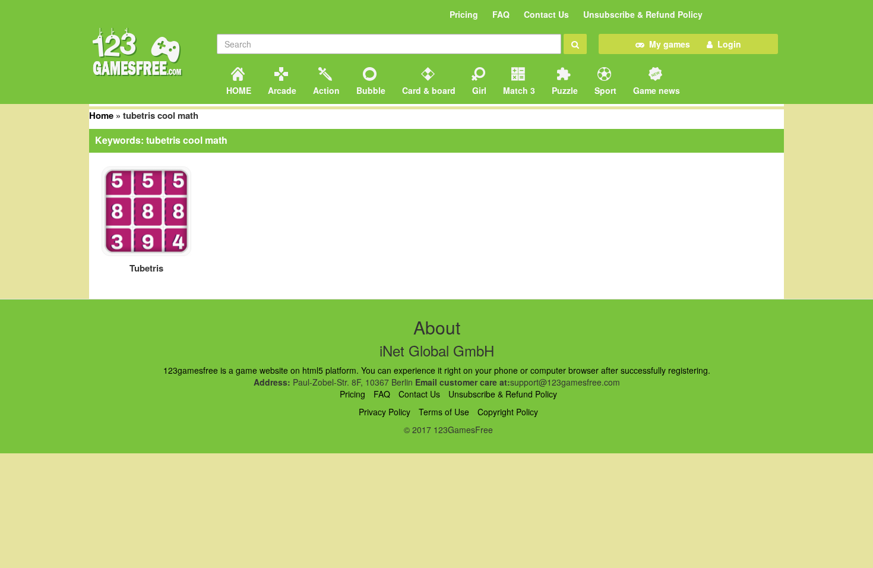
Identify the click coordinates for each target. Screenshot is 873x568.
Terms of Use (444, 412)
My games (667, 44)
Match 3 (518, 90)
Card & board (428, 90)
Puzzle (563, 90)
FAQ (501, 14)
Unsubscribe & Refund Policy (643, 14)
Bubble (369, 90)
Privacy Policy (384, 412)
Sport (604, 90)
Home (101, 115)
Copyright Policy (507, 412)
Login (727, 44)
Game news (655, 90)
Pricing (464, 14)
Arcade (280, 90)
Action (325, 90)
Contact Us (546, 14)
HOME (237, 90)
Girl (478, 90)
